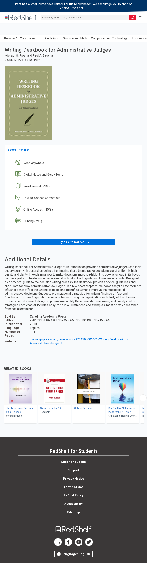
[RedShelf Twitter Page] (89, 545)
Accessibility (73, 504)
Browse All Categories (20, 38)
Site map (73, 512)
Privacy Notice (73, 478)
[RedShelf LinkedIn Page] (58, 545)
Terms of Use (74, 487)
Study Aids (51, 38)
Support (73, 470)
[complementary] (73, 391)
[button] (73, 163)
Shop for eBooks (73, 462)
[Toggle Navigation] (140, 18)
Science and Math (75, 38)
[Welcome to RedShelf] (20, 17)
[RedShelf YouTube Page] (78, 545)
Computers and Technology (109, 38)
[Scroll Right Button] (143, 397)
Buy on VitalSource (71, 242)
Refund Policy (73, 495)
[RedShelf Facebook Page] (68, 545)
